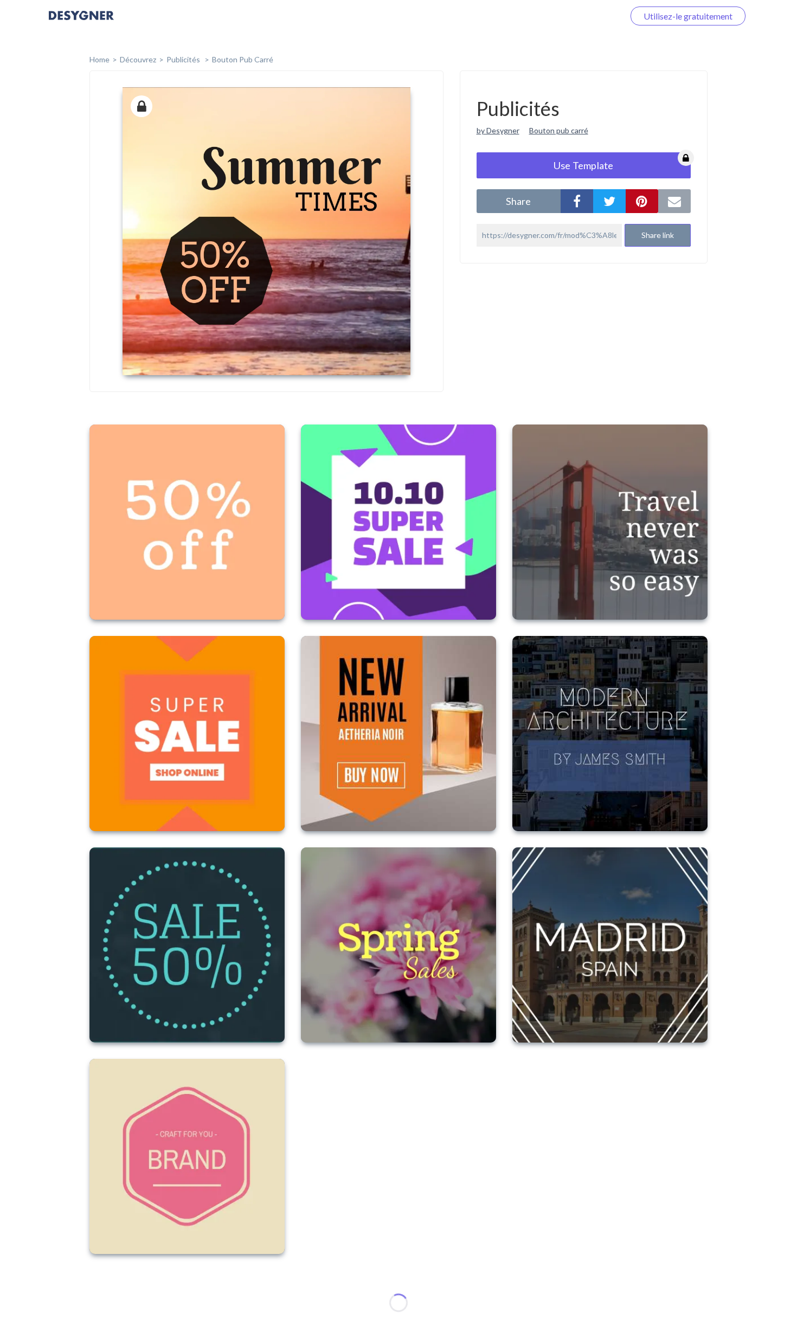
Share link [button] (657, 235)
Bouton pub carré (242, 59)
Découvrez (138, 59)
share (518, 201)
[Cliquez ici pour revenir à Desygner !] (81, 23)
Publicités (184, 59)
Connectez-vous (580, 16)
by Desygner (498, 130)
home (99, 59)
